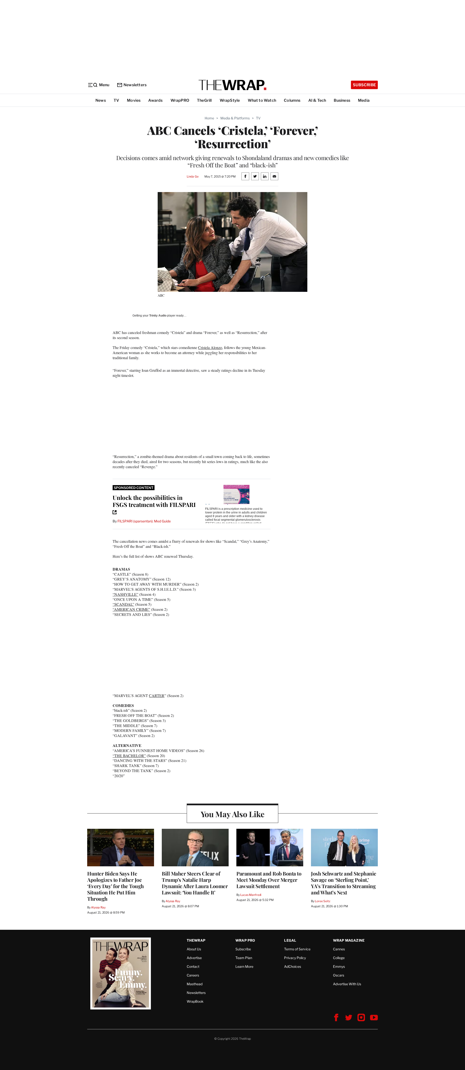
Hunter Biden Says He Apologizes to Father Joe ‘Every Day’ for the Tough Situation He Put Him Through (115, 886)
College (339, 958)
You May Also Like (232, 814)
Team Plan (243, 958)
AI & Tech (317, 100)
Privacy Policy (295, 958)
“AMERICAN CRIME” (131, 609)
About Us (194, 949)
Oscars (338, 975)
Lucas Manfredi (250, 895)
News (100, 100)
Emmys (339, 966)
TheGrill (204, 100)
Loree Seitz (322, 901)
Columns (292, 100)
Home (209, 118)
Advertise (194, 958)
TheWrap (196, 940)
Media (364, 100)
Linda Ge (193, 176)
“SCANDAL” (123, 604)
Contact (193, 966)
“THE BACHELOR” (129, 755)
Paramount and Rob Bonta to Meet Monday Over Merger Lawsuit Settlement (268, 879)
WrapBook (195, 1001)
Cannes (339, 949)
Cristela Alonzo (210, 347)
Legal (290, 940)
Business (342, 100)
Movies (133, 100)
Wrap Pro (245, 940)
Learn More (244, 966)
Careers (193, 975)
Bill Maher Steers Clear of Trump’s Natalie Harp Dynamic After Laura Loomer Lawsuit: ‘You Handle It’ (195, 882)
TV (116, 100)
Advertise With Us (347, 984)
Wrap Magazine (349, 940)
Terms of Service (297, 949)
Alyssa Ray (98, 907)
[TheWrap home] (232, 85)
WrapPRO (179, 100)
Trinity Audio (157, 315)
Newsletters (135, 85)
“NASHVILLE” (125, 594)
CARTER (156, 695)
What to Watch (262, 100)
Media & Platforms (235, 118)
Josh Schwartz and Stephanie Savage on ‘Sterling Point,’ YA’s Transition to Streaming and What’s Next (343, 882)
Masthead (194, 984)
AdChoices (292, 966)
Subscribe (364, 85)
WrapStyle (230, 100)
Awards (155, 100)
